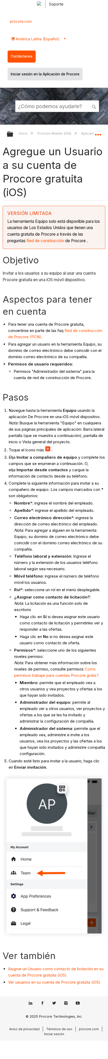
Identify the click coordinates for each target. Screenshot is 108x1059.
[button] (94, 106)
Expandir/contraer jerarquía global (13, 134)
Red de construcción (45, 240)
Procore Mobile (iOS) (54, 133)
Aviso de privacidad (24, 1029)
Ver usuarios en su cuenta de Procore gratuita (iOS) (54, 982)
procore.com (21, 21)
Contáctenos (22, 56)
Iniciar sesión (54, 1034)
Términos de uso (59, 1029)
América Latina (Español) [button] (37, 39)
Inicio (24, 133)
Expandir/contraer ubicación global (98, 132)
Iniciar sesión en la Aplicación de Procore (45, 74)
